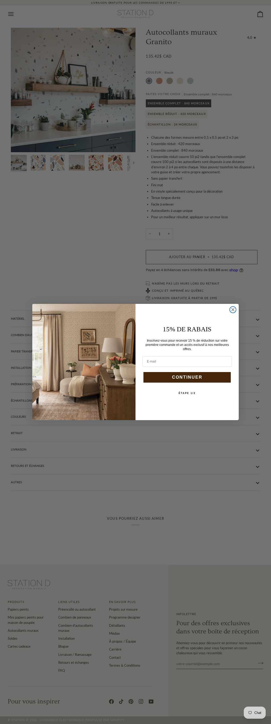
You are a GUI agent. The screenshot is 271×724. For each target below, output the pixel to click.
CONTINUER (187, 377)
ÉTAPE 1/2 (187, 393)
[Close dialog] (233, 310)
